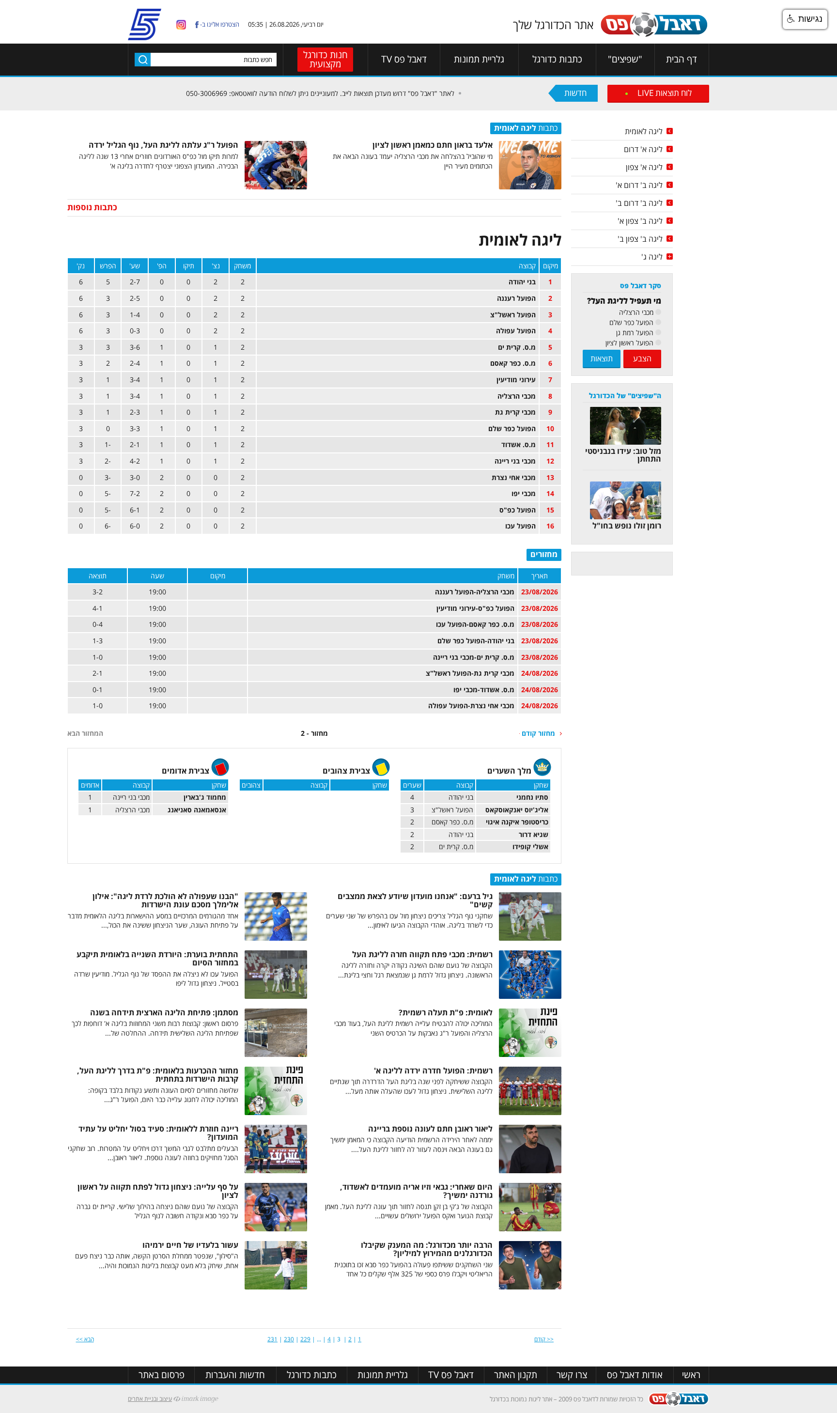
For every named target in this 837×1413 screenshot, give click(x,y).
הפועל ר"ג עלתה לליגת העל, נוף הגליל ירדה (163, 145)
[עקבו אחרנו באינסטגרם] (181, 24)
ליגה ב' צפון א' (640, 221)
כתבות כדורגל (557, 59)
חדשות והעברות (235, 1375)
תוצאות (601, 358)
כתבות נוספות (92, 207)
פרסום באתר (162, 1375)
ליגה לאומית (644, 131)
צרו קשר (572, 1375)
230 (289, 1339)
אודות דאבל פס (635, 1375)
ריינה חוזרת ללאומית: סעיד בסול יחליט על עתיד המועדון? (158, 1133)
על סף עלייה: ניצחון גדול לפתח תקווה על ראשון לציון (158, 1191)
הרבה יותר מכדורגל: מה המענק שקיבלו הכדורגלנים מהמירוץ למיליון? (427, 1249)
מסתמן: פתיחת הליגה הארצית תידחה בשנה (164, 1012)
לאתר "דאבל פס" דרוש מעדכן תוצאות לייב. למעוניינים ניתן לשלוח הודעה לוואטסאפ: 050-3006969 (372, 93)
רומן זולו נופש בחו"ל (626, 525)
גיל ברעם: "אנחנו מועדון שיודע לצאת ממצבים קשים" (415, 900)
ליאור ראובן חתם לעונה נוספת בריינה (430, 1128)
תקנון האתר (515, 1375)
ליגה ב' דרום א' (639, 185)
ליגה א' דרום (643, 149)
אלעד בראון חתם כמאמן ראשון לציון (432, 145)
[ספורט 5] (144, 36)
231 (272, 1339)
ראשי (691, 1375)
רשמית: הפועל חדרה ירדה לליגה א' (433, 1070)
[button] (805, 19)
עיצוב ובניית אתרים (150, 1399)
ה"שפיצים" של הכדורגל (625, 395)
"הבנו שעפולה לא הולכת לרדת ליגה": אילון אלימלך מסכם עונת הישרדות (165, 900)
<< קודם (544, 1339)
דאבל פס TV (404, 59)
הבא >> (85, 1339)
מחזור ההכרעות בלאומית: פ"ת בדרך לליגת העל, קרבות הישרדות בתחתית (157, 1075)
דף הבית (681, 59)
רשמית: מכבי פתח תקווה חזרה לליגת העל (422, 954)
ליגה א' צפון (644, 167)
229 (305, 1339)
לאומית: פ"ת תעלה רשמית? (446, 1012)
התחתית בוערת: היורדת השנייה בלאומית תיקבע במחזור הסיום (157, 958)
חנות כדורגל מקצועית (325, 59)
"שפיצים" (625, 59)
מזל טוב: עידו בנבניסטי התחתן (623, 455)
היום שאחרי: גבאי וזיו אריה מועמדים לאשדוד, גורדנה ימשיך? (416, 1191)
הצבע (642, 358)
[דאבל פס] (654, 35)
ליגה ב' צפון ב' (640, 238)
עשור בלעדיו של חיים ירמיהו (190, 1245)
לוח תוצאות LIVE (664, 92)
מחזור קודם (538, 733)
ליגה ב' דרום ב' (639, 203)
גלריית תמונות (479, 59)
